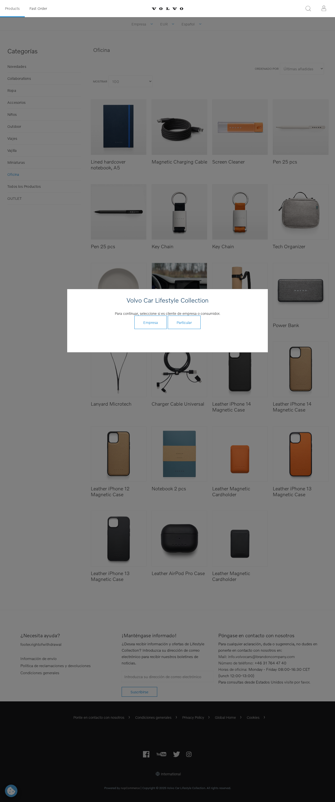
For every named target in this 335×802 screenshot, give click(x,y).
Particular (184, 322)
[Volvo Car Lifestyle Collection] (167, 8)
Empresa (150, 322)
